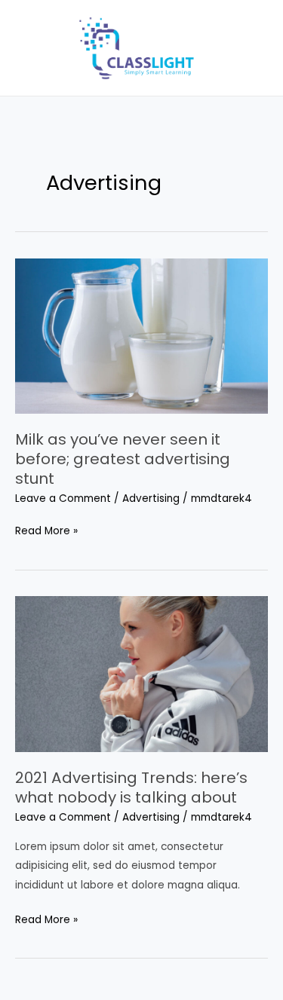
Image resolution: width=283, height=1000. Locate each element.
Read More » (46, 529)
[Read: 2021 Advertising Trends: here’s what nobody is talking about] (141, 673)
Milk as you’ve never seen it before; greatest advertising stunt (122, 459)
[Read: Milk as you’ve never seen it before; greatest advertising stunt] (141, 336)
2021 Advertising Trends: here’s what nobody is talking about (131, 787)
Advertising (151, 498)
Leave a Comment (63, 498)
